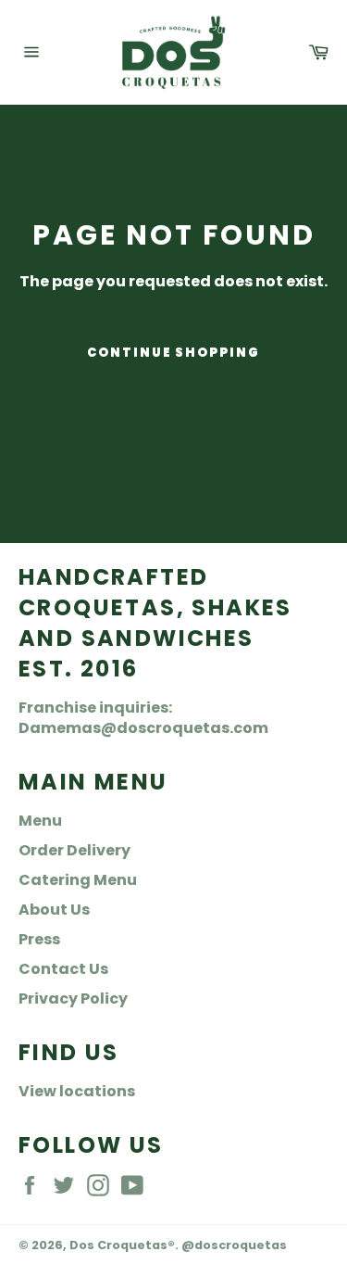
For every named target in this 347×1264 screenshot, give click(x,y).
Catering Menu (78, 880)
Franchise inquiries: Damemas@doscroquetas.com (143, 718)
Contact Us (63, 969)
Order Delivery (74, 850)
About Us (54, 909)
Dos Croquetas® (122, 1245)
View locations (77, 1091)
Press (39, 939)
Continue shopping (173, 352)
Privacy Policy (73, 998)
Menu (40, 820)
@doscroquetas (234, 1245)
